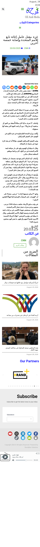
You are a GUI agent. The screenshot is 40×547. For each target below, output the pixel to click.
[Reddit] (12, 87)
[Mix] (28, 87)
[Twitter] (8, 87)
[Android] (29, 438)
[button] (22, 9)
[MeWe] (24, 87)
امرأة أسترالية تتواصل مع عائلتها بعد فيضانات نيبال (21, 283)
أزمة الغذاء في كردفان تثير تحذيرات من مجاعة (22, 315)
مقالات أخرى (20, 245)
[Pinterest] (20, 87)
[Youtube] (10, 434)
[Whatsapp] (32, 87)
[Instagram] (16, 434)
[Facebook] (4, 87)
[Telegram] (23, 438)
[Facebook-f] (36, 434)
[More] (36, 87)
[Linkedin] (16, 87)
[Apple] (36, 438)
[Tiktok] (16, 438)
